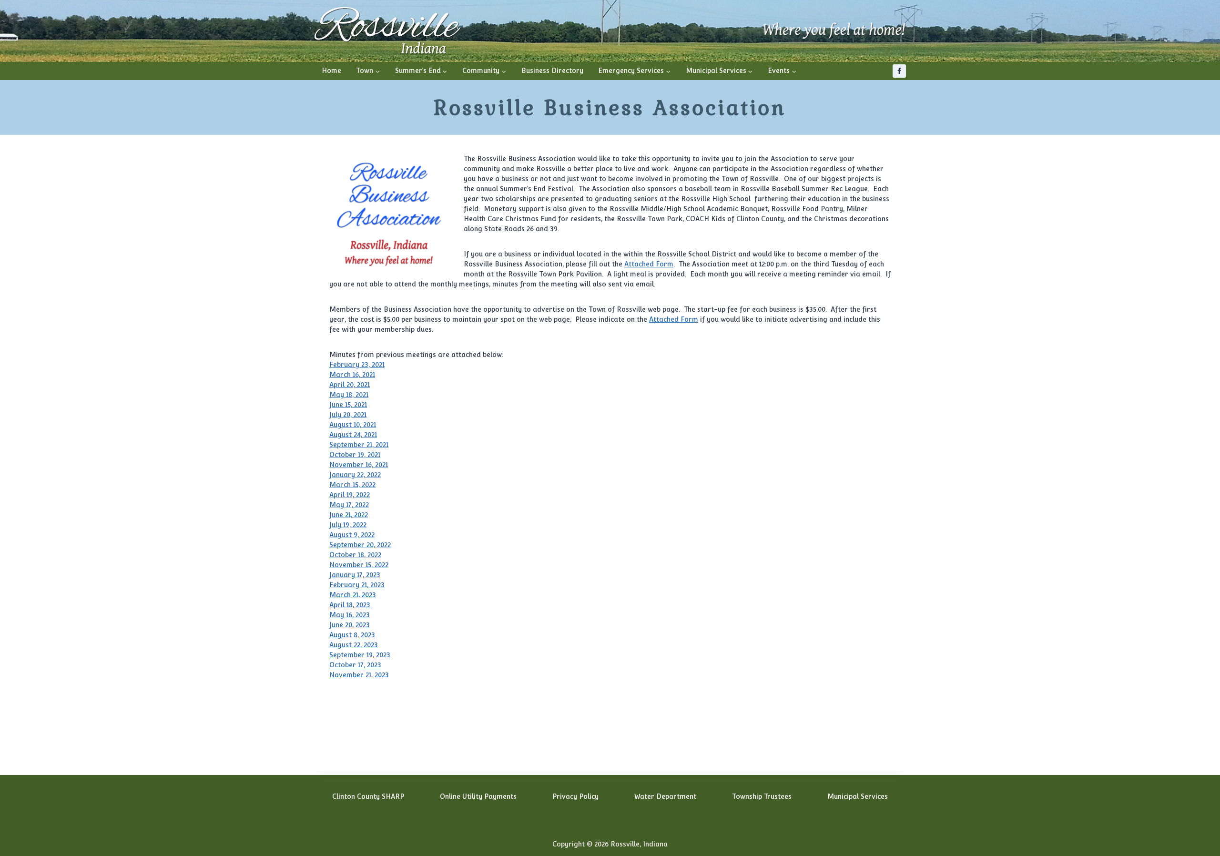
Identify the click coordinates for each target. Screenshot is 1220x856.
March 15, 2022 (352, 485)
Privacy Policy (575, 796)
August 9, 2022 (352, 535)
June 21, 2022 (348, 515)
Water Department (665, 796)
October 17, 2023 (355, 665)
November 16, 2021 (358, 465)
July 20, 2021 (347, 414)
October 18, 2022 (355, 555)
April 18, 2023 (349, 605)
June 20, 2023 (349, 625)
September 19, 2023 (359, 655)
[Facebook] (899, 71)
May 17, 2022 (349, 505)
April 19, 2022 (349, 495)
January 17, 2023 (354, 575)
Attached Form (648, 264)
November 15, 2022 (358, 565)
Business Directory (552, 70)
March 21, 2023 (352, 595)
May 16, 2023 (349, 615)
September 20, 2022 (360, 545)
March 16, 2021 (352, 374)
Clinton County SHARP (368, 796)
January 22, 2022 (355, 475)
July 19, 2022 (347, 525)
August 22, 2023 (353, 645)
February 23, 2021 (357, 364)
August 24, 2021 (353, 434)
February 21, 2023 (357, 585)
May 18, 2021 (348, 394)
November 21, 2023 (359, 675)
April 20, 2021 (349, 384)
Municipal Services (857, 796)
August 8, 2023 (352, 635)
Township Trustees (762, 796)
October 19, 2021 (354, 455)
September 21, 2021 (358, 444)
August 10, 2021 (352, 424)
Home (331, 70)
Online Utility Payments (478, 796)
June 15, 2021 (348, 404)
